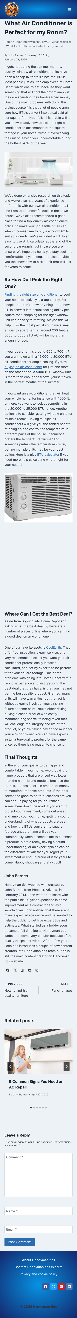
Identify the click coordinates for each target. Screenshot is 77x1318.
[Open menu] (69, 9)
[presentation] (38, 1051)
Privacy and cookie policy (38, 1274)
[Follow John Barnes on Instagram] (22, 970)
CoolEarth (53, 647)
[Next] (67, 1066)
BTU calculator (48, 454)
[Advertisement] (38, 568)
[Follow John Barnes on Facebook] (7, 970)
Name (12, 1211)
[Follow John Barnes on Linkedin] (29, 970)
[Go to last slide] (10, 1066)
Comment (14, 1157)
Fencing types (62, 987)
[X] (53, 1286)
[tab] (31, 1108)
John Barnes (20, 1094)
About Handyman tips (38, 1260)
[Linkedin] (69, 1286)
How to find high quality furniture (16, 989)
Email (11, 1229)
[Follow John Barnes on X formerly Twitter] (15, 970)
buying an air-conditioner (23, 367)
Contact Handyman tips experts (38, 1267)
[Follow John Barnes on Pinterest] (37, 970)
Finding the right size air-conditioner (31, 294)
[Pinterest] (61, 1286)
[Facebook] (45, 1286)
